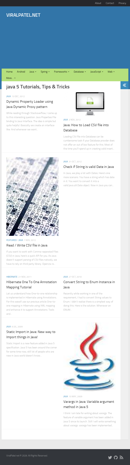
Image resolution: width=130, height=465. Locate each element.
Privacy (122, 3)
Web (110, 71)
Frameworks (60, 71)
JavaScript (95, 71)
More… (9, 78)
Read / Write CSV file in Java (26, 245)
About (98, 3)
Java (31, 71)
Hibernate (11, 277)
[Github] (116, 457)
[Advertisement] (82, 38)
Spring (44, 71)
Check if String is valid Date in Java (88, 167)
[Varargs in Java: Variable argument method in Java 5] (89, 357)
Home (9, 71)
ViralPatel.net (23, 15)
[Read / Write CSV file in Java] (32, 196)
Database (79, 71)
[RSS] (121, 457)
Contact (110, 3)
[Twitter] (110, 457)
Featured (11, 240)
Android (21, 71)
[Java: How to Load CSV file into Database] (89, 103)
